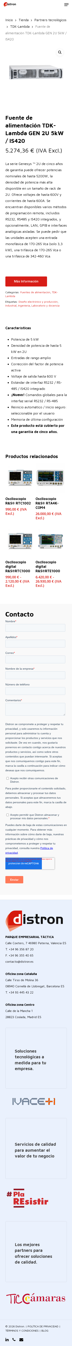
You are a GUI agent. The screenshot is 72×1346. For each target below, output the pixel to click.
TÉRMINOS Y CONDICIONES (22, 1330)
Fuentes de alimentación (35, 292)
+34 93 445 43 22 (21, 992)
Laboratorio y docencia (45, 305)
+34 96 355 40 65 (21, 955)
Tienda (24, 20)
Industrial (11, 305)
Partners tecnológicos (50, 20)
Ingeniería (24, 305)
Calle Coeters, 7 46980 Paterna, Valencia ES (35, 943)
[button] (59, 52)
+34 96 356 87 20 (21, 949)
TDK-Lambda (20, 26)
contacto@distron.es (19, 961)
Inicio (9, 20)
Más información (26, 281)
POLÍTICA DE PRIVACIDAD (43, 1326)
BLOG (44, 1330)
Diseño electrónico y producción (38, 301)
